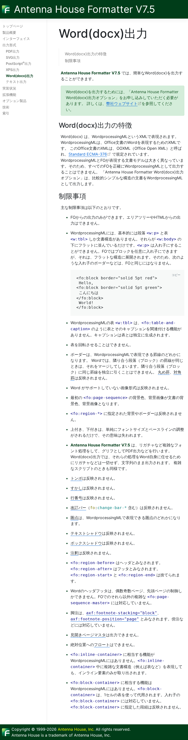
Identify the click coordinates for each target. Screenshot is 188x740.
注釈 (74, 552)
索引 (5, 113)
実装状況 (9, 88)
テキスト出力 (16, 82)
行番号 (76, 497)
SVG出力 (13, 57)
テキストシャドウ (86, 533)
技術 (5, 107)
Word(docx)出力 (19, 76)
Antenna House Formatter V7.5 (84, 9)
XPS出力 (12, 70)
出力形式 (9, 45)
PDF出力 (12, 51)
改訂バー (78, 507)
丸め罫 (164, 372)
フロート (102, 644)
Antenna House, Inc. (76, 729)
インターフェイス (16, 38)
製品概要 (9, 32)
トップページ (12, 26)
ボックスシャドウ (86, 543)
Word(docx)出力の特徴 (85, 53)
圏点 (74, 517)
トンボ (76, 478)
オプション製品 (14, 101)
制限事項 (73, 60)
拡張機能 (9, 94)
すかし (76, 488)
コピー (176, 275)
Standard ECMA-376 (88, 154)
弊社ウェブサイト (122, 103)
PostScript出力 (18, 63)
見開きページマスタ (88, 634)
